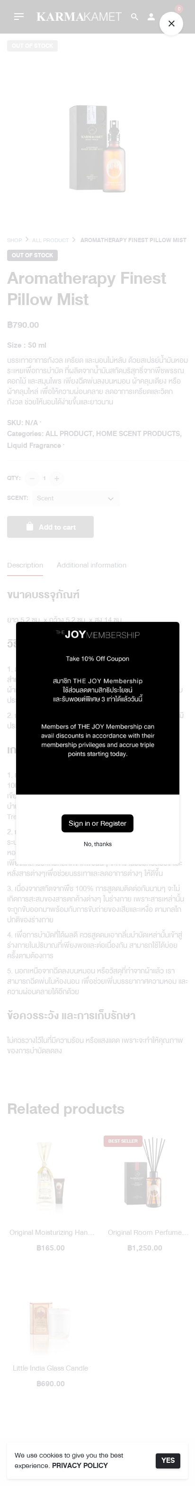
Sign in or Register (97, 823)
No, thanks (98, 844)
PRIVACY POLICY (80, 1466)
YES (168, 1461)
